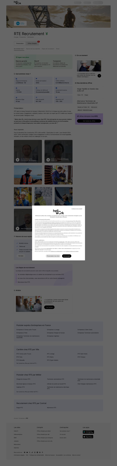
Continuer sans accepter (77, 208)
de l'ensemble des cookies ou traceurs (51, 222)
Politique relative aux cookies (72, 251)
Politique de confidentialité (56, 251)
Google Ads (61, 241)
